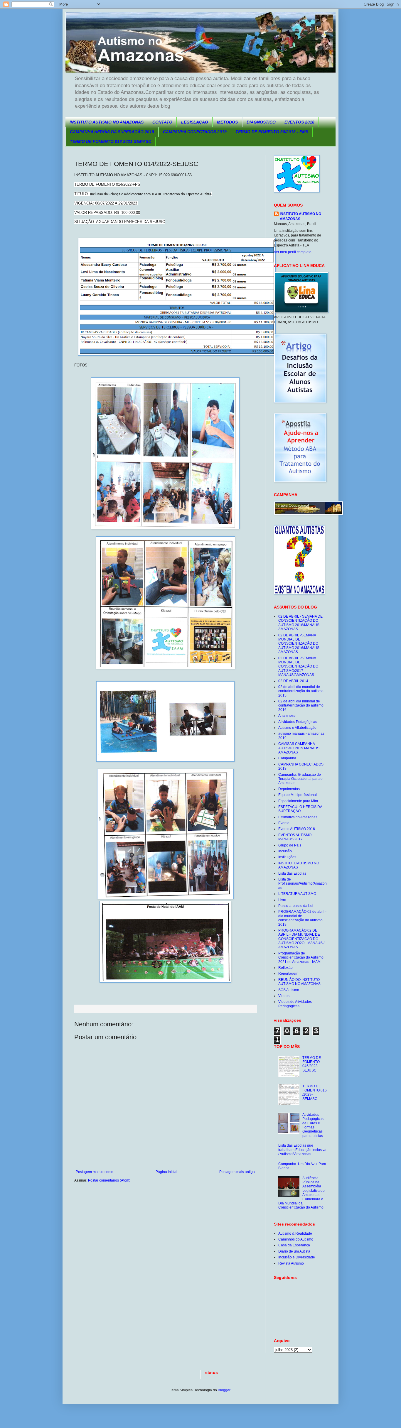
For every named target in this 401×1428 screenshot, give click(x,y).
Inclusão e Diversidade (296, 1257)
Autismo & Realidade (295, 1233)
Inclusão (285, 851)
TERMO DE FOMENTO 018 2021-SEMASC (110, 141)
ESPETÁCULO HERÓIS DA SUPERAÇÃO (300, 809)
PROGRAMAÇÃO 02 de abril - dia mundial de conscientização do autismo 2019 (302, 918)
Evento (283, 823)
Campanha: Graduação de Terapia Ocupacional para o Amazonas (300, 779)
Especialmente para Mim (298, 801)
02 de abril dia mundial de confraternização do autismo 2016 (301, 705)
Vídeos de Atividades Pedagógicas (295, 1004)
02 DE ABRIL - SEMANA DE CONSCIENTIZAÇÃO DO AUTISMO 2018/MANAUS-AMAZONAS (300, 622)
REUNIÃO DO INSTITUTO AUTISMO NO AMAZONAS (299, 982)
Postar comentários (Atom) (109, 1180)
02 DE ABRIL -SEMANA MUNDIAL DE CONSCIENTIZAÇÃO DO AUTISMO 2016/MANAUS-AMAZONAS (299, 643)
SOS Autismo (288, 990)
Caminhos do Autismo (295, 1239)
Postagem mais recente (94, 1172)
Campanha (287, 758)
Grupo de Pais (289, 845)
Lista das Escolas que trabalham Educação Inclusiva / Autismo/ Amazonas (302, 1149)
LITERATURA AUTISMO (297, 894)
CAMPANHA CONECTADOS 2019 (195, 131)
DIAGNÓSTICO (261, 122)
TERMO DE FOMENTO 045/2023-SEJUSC (311, 1064)
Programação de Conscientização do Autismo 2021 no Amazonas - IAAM (301, 957)
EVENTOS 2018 (299, 122)
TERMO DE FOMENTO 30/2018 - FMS (271, 131)
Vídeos (283, 996)
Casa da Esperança (294, 1245)
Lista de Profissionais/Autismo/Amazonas (302, 883)
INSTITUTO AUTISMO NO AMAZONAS (107, 122)
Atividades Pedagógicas (297, 722)
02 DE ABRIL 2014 (293, 681)
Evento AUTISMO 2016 (296, 829)
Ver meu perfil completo (292, 252)
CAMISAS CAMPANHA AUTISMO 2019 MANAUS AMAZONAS (298, 748)
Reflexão (285, 968)
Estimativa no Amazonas (297, 817)
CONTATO (162, 122)
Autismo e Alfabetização (297, 728)
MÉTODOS (227, 122)
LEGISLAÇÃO (194, 122)
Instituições (287, 857)
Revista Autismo (291, 1263)
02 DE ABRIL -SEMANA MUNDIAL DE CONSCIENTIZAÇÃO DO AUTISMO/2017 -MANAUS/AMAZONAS (298, 666)
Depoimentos (289, 789)
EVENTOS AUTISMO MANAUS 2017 (294, 837)
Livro (282, 900)
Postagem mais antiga (237, 1172)
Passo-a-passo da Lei (295, 906)
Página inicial (166, 1172)
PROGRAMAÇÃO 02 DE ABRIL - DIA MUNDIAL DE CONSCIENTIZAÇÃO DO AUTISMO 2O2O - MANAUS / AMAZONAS (301, 938)
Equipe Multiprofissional (297, 795)
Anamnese (287, 716)
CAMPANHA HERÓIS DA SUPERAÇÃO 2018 (112, 131)
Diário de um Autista (294, 1251)
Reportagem (288, 973)
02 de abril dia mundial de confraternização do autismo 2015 (301, 691)
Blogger (224, 1390)
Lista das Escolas (292, 873)
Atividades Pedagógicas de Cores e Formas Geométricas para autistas (313, 1125)
